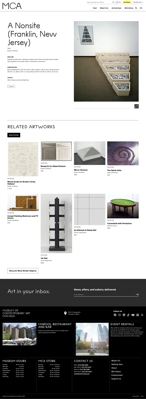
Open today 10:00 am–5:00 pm (95, 2)
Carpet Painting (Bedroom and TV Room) (22, 217)
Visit (95, 8)
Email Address (79, 294)
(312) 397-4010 (86, 367)
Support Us (116, 379)
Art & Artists (116, 8)
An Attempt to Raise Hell (85, 230)
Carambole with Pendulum (119, 223)
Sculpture (11, 86)
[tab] (13, 135)
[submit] (137, 294)
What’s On (104, 8)
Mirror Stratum (81, 170)
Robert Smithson (12, 51)
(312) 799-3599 (85, 369)
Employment (117, 375)
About (114, 368)
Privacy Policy (135, 396)
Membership (137, 2)
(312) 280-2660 (83, 365)
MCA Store (129, 8)
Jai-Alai (44, 258)
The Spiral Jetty (114, 170)
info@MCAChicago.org (81, 374)
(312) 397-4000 (87, 371)
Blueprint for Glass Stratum (53, 166)
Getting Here (117, 364)
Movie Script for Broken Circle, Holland (21, 183)
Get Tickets (127, 2)
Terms (142, 396)
